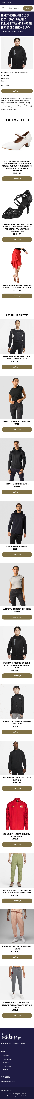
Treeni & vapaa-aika (9, 31)
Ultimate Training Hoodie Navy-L (17, 546)
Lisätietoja (17, 91)
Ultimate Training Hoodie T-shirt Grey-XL (17, 609)
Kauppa (28, 8)
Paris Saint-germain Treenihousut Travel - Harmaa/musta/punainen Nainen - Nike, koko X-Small (17, 1005)
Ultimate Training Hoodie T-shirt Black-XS (17, 421)
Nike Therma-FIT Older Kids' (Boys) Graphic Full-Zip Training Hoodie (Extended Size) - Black (17, 665)
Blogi (6, 1069)
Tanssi (6, 1063)
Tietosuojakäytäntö (13, 1096)
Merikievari (7, 1056)
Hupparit (20, 31)
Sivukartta (24, 1096)
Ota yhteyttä (16, 1094)
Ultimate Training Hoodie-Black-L (17, 484)
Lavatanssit (7, 1059)
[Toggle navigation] (3, 8)
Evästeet (23, 1094)
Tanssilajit (7, 1066)
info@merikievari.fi (6, 2)
